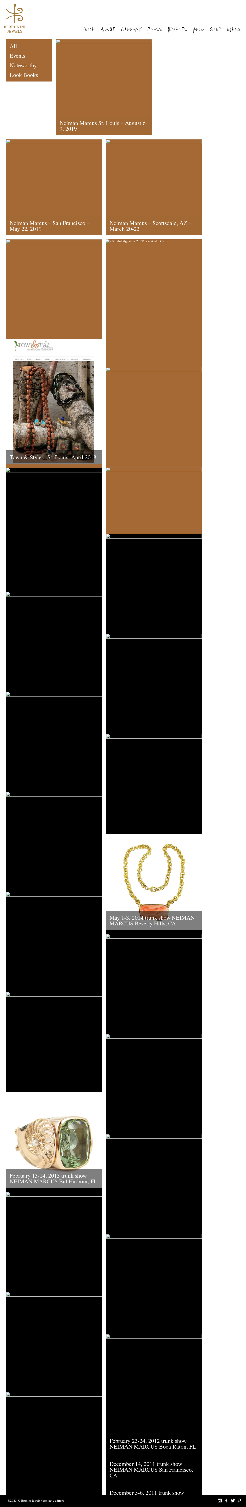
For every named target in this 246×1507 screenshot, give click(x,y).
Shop (215, 30)
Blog (198, 30)
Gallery (131, 30)
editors (59, 1500)
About (107, 30)
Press (154, 30)
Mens (234, 30)
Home (88, 30)
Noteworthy (23, 65)
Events (177, 30)
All (13, 46)
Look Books (24, 75)
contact (47, 1500)
